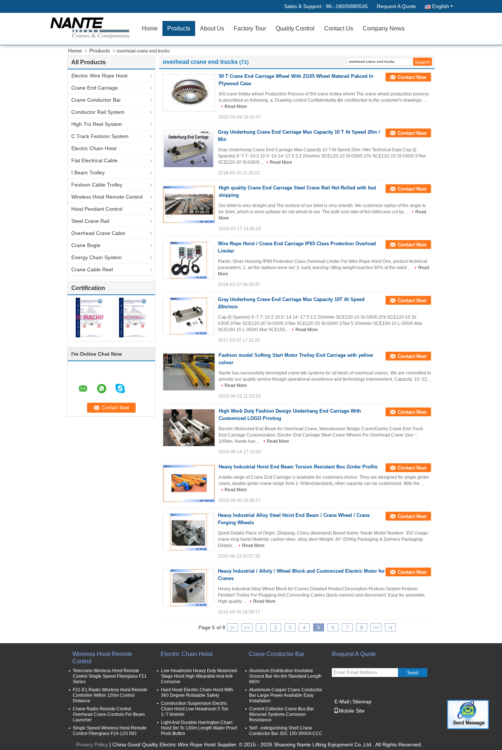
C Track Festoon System (100, 136)
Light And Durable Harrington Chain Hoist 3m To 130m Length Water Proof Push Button (199, 728)
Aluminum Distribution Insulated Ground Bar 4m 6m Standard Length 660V (285, 676)
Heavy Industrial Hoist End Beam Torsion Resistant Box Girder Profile (298, 467)
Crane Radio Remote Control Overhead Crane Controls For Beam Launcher (109, 714)
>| (390, 627)
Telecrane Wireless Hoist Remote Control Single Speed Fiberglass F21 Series (110, 676)
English (440, 6)
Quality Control (295, 28)
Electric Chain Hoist (93, 148)
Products (178, 28)
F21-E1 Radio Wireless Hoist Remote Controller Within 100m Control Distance (110, 695)
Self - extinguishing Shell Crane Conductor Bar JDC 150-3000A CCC (285, 730)
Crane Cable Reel (92, 269)
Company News (384, 28)
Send (412, 672)
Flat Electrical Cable (94, 160)
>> (376, 627)
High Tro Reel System (96, 124)
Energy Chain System (96, 257)
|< (232, 627)
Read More (236, 106)
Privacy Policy (92, 744)
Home (150, 28)
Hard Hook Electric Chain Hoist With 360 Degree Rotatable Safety (197, 692)
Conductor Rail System (98, 112)
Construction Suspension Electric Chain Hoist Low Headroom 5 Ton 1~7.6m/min (195, 709)
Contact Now (412, 77)
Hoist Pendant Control (96, 209)
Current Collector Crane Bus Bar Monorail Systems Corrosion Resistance (281, 714)
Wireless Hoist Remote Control (107, 197)
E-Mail (341, 701)
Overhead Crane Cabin (98, 233)
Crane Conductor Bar (96, 100)
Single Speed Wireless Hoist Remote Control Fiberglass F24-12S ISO (110, 730)
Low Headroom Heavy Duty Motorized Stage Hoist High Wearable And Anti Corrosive (199, 676)
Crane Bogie (85, 245)
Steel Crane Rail (90, 221)
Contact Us (338, 28)
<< (247, 627)
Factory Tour (250, 28)
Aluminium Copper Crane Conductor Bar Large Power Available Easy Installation (285, 695)
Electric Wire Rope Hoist (99, 76)
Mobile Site (352, 711)
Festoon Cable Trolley (96, 185)
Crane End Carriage (94, 88)
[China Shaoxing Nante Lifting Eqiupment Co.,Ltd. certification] (89, 317)
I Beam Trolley (88, 172)
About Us (212, 28)
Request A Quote (396, 6)
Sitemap (362, 701)
